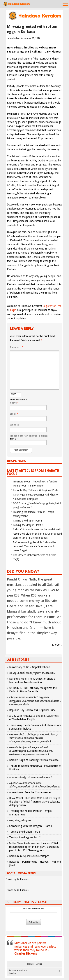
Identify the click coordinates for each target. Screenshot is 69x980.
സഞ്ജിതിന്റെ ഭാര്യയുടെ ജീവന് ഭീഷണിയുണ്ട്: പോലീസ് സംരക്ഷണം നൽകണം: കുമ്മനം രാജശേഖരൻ (31, 751)
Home (30, 964)
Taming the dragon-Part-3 (28, 520)
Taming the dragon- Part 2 (28, 525)
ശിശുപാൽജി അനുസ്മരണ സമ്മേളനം (32, 672)
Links (39, 964)
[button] (65, 3)
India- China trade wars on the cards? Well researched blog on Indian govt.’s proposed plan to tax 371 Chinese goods (37, 533)
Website (14, 424)
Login (13, 309)
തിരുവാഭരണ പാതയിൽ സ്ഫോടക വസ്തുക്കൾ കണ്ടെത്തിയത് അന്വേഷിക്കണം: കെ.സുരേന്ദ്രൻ (35, 701)
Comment (16, 347)
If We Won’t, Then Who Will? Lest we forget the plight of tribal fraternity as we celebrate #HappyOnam (34, 802)
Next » (57, 645)
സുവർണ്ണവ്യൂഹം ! (20, 820)
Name (14, 403)
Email (14, 414)
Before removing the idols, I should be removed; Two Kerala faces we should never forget (34, 546)
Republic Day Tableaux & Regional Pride (35, 490)
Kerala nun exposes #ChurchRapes (29, 856)
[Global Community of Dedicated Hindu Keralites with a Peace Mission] (35, 20)
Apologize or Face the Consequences (30, 792)
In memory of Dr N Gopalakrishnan (29, 667)
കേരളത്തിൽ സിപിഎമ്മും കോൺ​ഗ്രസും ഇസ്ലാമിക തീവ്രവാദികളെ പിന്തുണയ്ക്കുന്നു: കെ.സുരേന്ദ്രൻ (33, 738)
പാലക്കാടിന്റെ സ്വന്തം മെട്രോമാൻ (30, 777)
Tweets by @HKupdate (17, 879)
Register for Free (52, 305)
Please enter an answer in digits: (28, 436)
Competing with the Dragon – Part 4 (30, 825)
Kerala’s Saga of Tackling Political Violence (34, 759)
